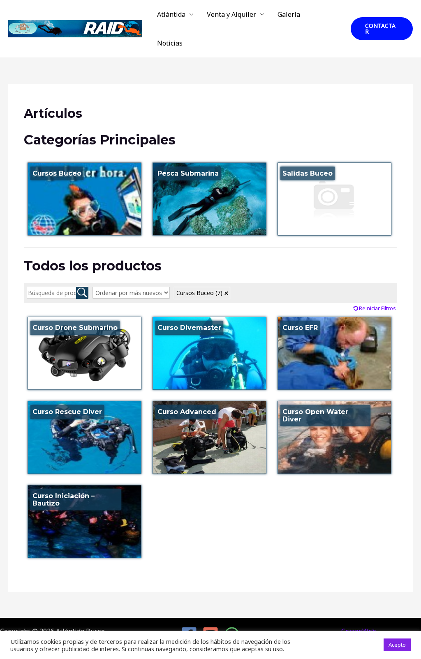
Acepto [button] (397, 644)
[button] (382, 28)
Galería (289, 14)
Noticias (170, 43)
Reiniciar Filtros (377, 308)
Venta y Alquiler (231, 14)
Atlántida (171, 14)
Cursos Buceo (199, 293)
